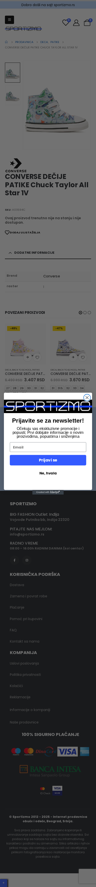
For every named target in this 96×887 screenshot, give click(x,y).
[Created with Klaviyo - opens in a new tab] (48, 492)
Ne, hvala (48, 473)
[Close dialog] (87, 397)
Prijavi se (48, 460)
